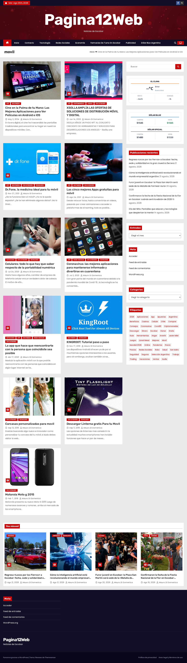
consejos (134, 326)
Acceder (133, 256)
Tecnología (45, 43)
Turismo (154, 536)
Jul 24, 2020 (14, 271)
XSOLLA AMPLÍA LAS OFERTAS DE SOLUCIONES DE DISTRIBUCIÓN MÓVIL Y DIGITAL (92, 111)
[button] (175, 42)
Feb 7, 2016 (13, 498)
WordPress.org (136, 274)
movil (164, 340)
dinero (145, 331)
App (7, 104)
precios (133, 349)
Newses (38, 657)
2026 (132, 317)
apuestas (161, 317)
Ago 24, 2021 (75, 197)
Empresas (56, 536)
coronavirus (146, 326)
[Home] (7, 43)
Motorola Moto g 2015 (19, 494)
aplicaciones (142, 317)
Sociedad (11, 536)
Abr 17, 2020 (14, 357)
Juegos (90, 104)
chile (163, 321)
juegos (133, 340)
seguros (145, 354)
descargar (134, 331)
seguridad (134, 354)
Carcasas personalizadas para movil (29, 424)
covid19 (157, 326)
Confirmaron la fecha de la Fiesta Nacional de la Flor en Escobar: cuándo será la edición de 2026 (159, 577)
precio (167, 345)
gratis (171, 331)
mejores (155, 340)
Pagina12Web (93, 20)
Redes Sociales (63, 43)
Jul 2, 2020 (74, 275)
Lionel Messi (144, 340)
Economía (80, 43)
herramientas (143, 335)
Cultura (101, 536)
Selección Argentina (160, 354)
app (153, 317)
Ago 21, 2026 (13, 582)
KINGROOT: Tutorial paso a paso (88, 342)
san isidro (174, 349)
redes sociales (145, 349)
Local (146, 536)
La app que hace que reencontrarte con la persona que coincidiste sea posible (29, 349)
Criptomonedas (79, 104)
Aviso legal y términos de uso (171, 657)
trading (133, 359)
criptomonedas (171, 326)
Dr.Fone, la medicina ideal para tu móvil (31, 189)
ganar (163, 331)
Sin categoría (100, 104)
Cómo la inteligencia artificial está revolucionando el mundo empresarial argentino (70, 577)
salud (164, 349)
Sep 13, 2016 (13, 428)
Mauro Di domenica (32, 119)
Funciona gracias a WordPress (16, 657)
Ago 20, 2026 (104, 582)
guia (132, 335)
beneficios (134, 321)
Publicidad (131, 43)
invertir (163, 335)
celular (155, 321)
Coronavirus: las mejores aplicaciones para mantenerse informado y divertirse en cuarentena (92, 267)
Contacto (29, 43)
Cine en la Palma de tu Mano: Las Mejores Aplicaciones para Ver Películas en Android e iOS (27, 111)
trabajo (175, 354)
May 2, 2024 (14, 119)
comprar (172, 321)
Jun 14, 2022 (75, 119)
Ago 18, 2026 (150, 582)
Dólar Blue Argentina (150, 43)
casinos (145, 321)
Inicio (16, 43)
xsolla (164, 359)
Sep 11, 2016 (74, 428)
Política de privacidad (147, 657)
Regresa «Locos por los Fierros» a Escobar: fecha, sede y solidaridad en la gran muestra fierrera (25, 577)
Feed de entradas (138, 262)
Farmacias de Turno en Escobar (105, 43)
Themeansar (50, 657)
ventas (156, 359)
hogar (154, 335)
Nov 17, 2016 (75, 346)
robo (157, 349)
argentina (173, 317)
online (147, 345)
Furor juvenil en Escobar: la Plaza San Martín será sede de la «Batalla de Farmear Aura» (115, 577)
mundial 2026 (135, 345)
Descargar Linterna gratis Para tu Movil (93, 424)
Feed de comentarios (139, 268)
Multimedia (16, 104)
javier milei (173, 335)
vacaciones (144, 359)
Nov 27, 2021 (14, 193)
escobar (153, 331)
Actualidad (10, 260)
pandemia (157, 345)
